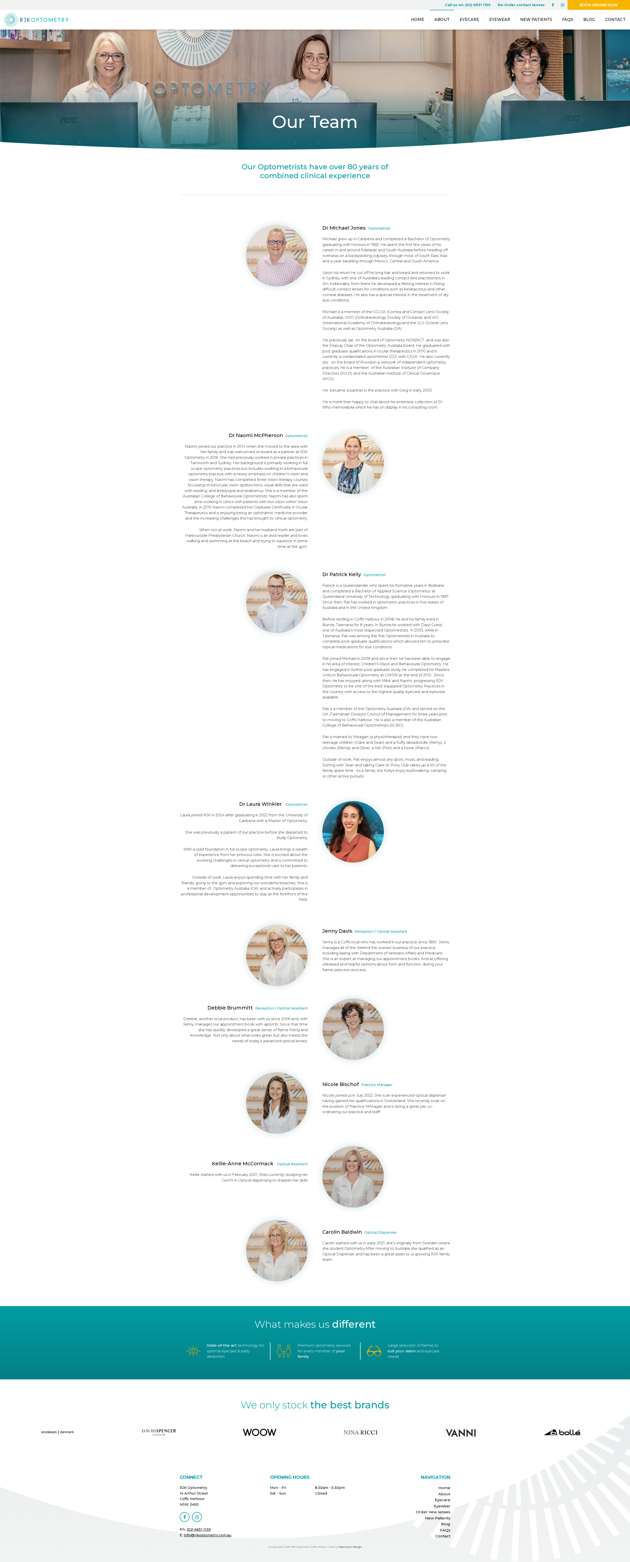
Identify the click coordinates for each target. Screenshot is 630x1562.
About (442, 19)
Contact (615, 19)
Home (417, 19)
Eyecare (469, 19)
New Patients (536, 19)
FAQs (567, 19)
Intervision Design (350, 1546)
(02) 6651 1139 (199, 1529)
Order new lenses (433, 1512)
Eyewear (499, 19)
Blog (589, 19)
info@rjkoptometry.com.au (207, 1535)
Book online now (599, 4)
